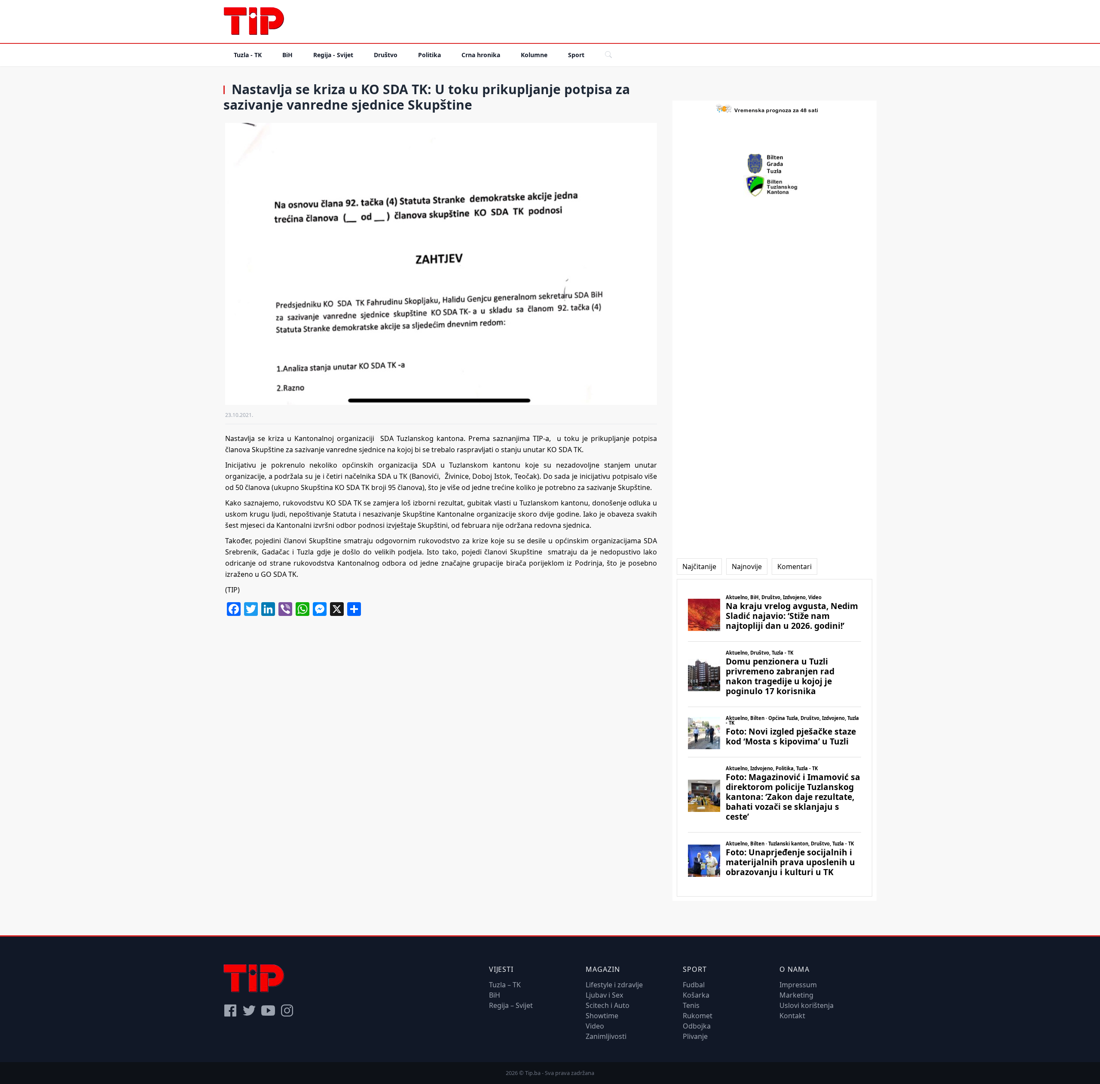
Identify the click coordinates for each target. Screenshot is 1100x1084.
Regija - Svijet (333, 55)
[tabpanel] (774, 738)
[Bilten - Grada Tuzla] (774, 164)
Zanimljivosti (606, 1036)
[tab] (699, 566)
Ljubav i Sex (604, 995)
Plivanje (695, 1036)
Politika (429, 55)
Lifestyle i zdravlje (614, 984)
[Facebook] (230, 1010)
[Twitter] (249, 1010)
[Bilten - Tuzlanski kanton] (774, 186)
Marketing (796, 995)
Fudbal (694, 984)
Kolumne (534, 55)
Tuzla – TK (505, 984)
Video (595, 1026)
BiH (287, 55)
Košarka (696, 995)
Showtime (602, 1015)
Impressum (798, 984)
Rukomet (697, 1015)
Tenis (691, 1005)
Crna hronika (480, 55)
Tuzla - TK (248, 55)
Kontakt (792, 1015)
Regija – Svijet (511, 1005)
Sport (576, 55)
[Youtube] (268, 1010)
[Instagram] (287, 1010)
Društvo (385, 55)
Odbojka (697, 1026)
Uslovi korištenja (806, 1005)
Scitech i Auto (607, 1005)
